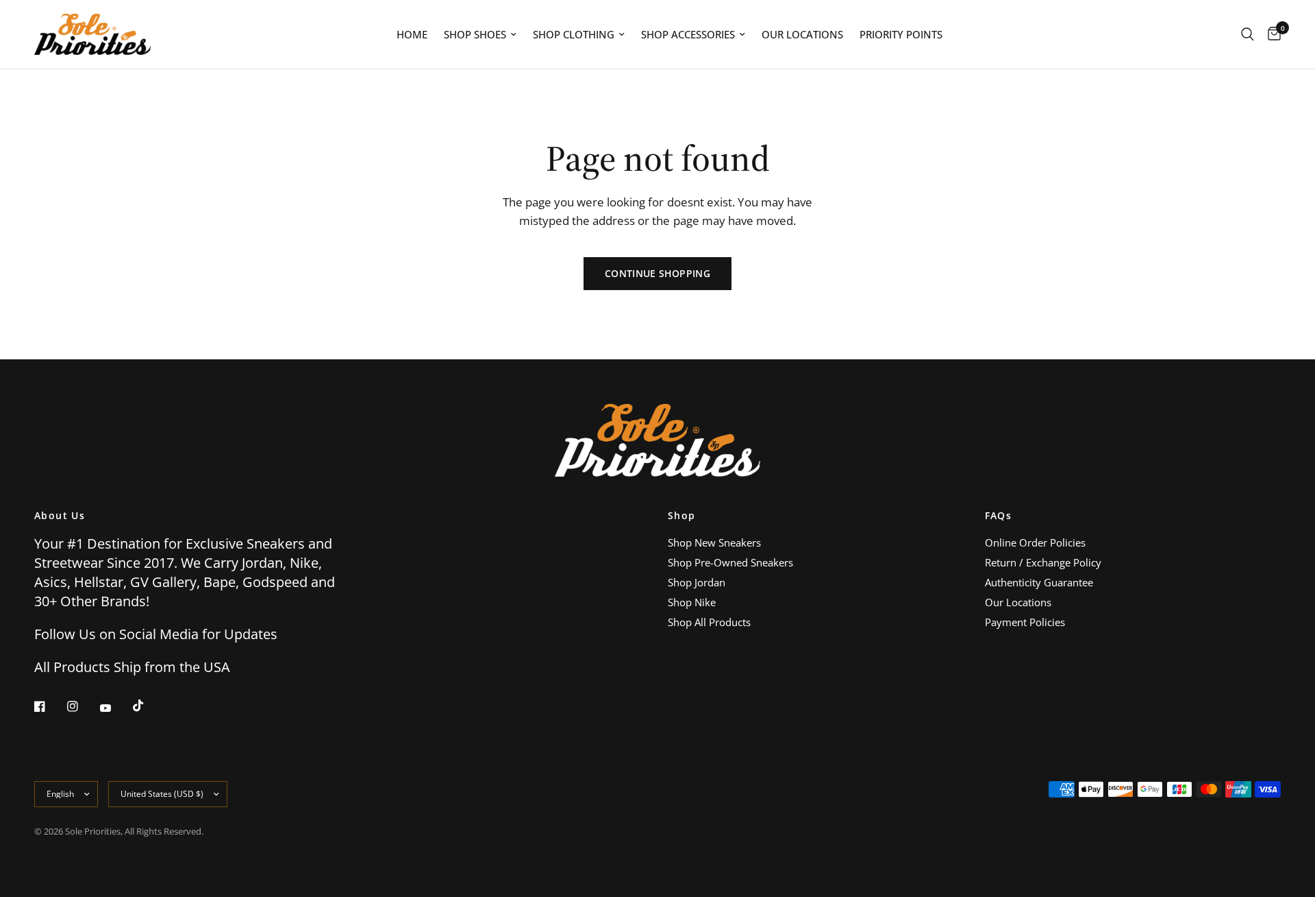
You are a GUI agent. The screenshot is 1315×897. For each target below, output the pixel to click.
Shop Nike (692, 602)
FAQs (998, 516)
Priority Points (901, 34)
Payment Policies (1025, 622)
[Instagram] (82, 706)
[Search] (1247, 34)
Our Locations (802, 34)
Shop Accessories (688, 34)
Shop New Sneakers (714, 542)
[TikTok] (148, 706)
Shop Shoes (475, 34)
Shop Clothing (573, 34)
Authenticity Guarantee (1039, 582)
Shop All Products (709, 622)
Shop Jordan (696, 582)
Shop (682, 516)
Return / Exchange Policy (1043, 562)
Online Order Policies (1035, 542)
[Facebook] (49, 706)
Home (412, 34)
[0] (1271, 34)
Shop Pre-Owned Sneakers (730, 562)
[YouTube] (115, 708)
